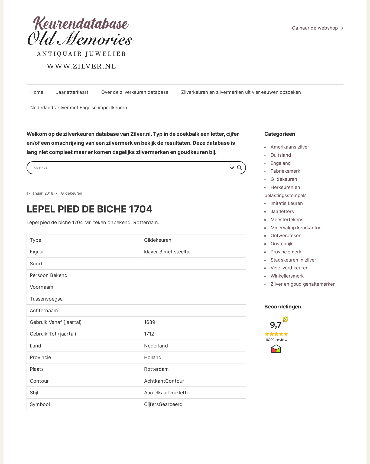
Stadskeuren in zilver (293, 260)
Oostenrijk (282, 243)
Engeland (281, 163)
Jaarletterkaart (72, 92)
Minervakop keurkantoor (297, 227)
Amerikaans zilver (290, 147)
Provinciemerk (286, 251)
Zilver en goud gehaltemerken (303, 284)
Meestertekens (287, 219)
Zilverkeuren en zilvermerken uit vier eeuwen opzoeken (241, 92)
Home (36, 92)
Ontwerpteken (286, 235)
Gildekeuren (71, 193)
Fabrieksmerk (285, 171)
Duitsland (281, 155)
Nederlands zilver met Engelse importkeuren (78, 107)
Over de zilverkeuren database (134, 92)
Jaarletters (282, 211)
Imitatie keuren (287, 203)
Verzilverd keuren (290, 267)
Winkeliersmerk (287, 276)
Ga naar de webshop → (317, 28)
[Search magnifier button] (239, 168)
